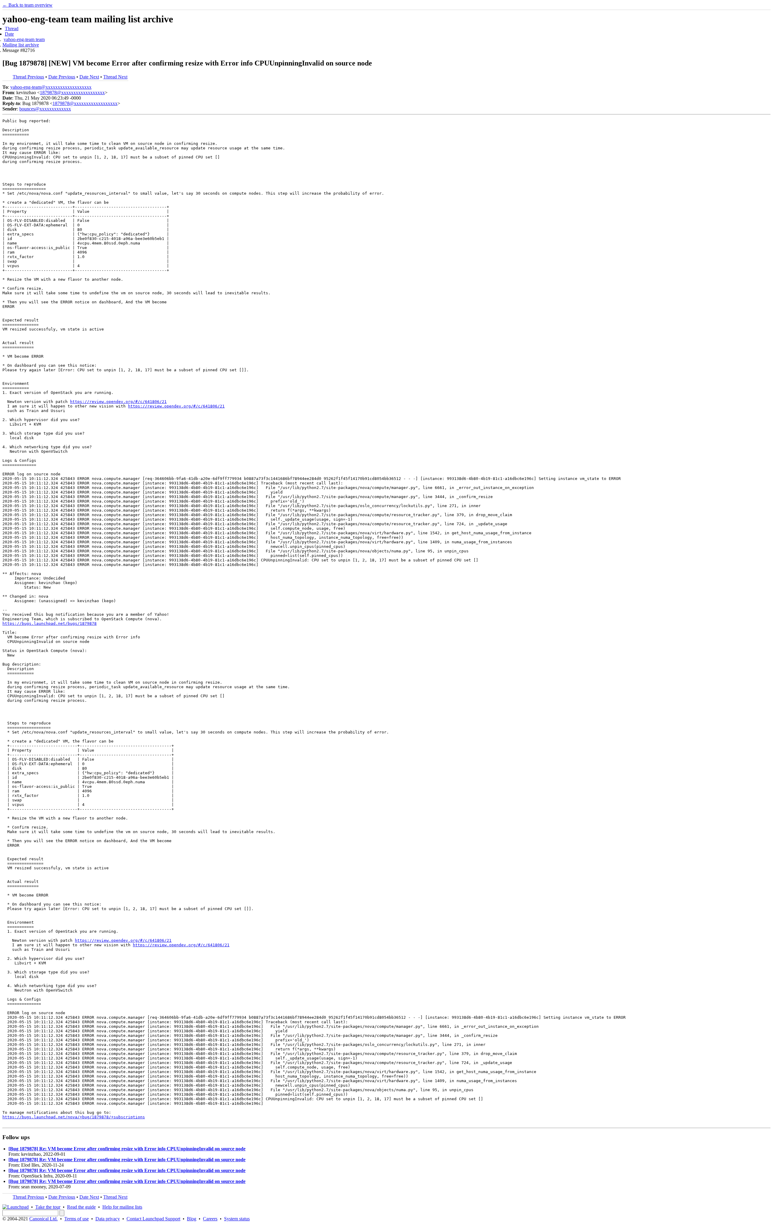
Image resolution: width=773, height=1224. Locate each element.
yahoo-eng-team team (24, 39)
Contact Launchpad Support (153, 1218)
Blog (191, 1218)
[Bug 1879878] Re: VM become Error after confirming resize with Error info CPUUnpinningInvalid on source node (126, 1148)
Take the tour (47, 1207)
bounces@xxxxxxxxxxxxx (45, 108)
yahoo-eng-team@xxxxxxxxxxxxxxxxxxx (50, 87)
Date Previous (61, 76)
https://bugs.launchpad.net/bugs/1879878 (49, 623)
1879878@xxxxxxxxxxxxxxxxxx (72, 92)
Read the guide (81, 1207)
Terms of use (76, 1218)
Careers (210, 1218)
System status (237, 1218)
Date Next (89, 76)
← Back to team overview (27, 5)
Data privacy (107, 1218)
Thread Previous (28, 76)
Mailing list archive (20, 44)
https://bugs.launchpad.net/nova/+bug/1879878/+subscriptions (73, 1117)
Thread (11, 28)
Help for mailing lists (122, 1207)
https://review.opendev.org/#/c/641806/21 (118, 401)
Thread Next (115, 76)
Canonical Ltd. (43, 1218)
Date (9, 34)
